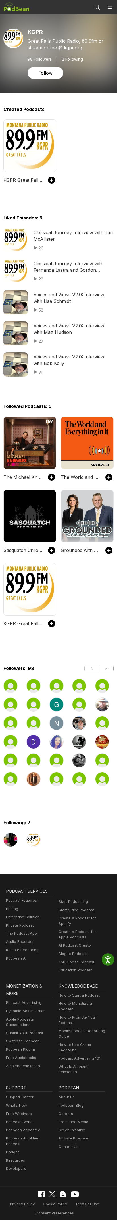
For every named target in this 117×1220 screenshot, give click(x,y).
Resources (15, 1160)
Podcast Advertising (23, 1002)
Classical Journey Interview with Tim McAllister (73, 236)
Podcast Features (21, 900)
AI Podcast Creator (75, 945)
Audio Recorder (20, 941)
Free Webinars (19, 1113)
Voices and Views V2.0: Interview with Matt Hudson (69, 329)
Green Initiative (71, 1130)
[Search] (97, 7)
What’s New (16, 1105)
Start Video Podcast (76, 910)
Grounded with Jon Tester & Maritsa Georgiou (80, 550)
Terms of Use (87, 1204)
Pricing (12, 908)
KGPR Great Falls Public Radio (22, 180)
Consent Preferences (54, 1213)
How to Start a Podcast (79, 995)
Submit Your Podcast (24, 1032)
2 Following (72, 59)
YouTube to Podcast (76, 962)
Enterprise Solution (23, 917)
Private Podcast (20, 925)
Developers (16, 1168)
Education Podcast (75, 970)
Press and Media (73, 1121)
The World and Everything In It (80, 477)
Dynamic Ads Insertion (26, 1010)
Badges (13, 1152)
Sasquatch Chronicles (22, 550)
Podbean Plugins (21, 1049)
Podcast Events (20, 1121)
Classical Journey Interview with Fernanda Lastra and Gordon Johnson (68, 267)
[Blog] (63, 1194)
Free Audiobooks (21, 1057)
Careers (65, 1113)
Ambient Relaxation (23, 1066)
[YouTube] (75, 1194)
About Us (66, 1097)
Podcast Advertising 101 (79, 1058)
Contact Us (68, 1146)
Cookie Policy (55, 1204)
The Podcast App (21, 933)
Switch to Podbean (23, 1041)
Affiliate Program (73, 1138)
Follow (45, 73)
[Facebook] (41, 1194)
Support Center (20, 1097)
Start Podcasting (73, 901)
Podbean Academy (23, 1130)
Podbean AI (16, 958)
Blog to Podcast (72, 953)
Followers (40, 59)
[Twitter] (52, 1194)
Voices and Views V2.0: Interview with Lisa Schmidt (69, 298)
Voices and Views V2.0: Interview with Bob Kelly (69, 360)
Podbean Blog (70, 1105)
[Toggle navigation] (110, 7)
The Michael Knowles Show (22, 477)
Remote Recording (22, 949)
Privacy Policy (22, 1204)
